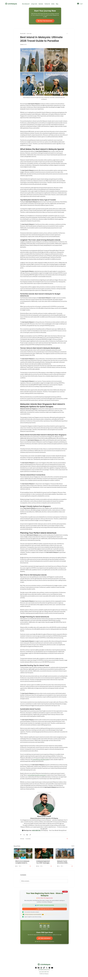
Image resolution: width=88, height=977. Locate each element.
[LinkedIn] (39, 968)
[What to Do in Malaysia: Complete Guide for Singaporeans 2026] (23, 853)
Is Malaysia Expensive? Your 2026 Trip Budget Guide (43, 862)
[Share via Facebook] (20, 834)
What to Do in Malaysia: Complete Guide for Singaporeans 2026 (22, 862)
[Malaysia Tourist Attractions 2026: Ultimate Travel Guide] (65, 853)
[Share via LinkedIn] (27, 834)
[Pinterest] (49, 968)
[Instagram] (41, 968)
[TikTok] (44, 968)
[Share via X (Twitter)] (24, 834)
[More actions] (67, 33)
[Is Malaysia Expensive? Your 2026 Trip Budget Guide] (44, 853)
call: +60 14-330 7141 (44, 971)
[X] (47, 968)
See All (73, 845)
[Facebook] (36, 968)
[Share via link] (30, 834)
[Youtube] (52, 968)
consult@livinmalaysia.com (44, 969)
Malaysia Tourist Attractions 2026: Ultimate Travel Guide (63, 862)
